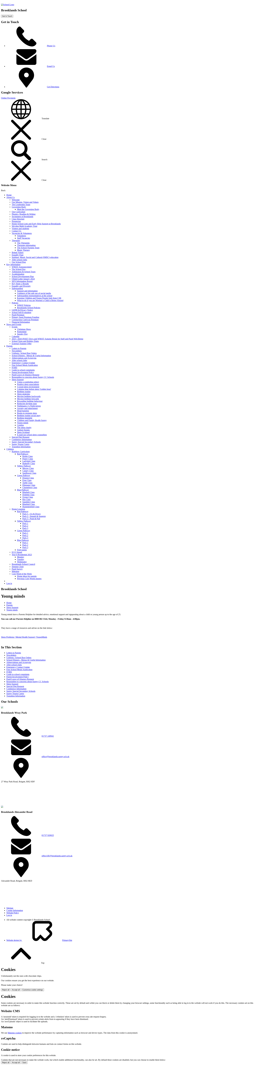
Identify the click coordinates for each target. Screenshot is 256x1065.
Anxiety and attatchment (27, 408)
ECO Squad (17, 552)
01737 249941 (48, 736)
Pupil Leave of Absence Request (25, 375)
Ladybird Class (28, 461)
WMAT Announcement (22, 267)
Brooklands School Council (23, 564)
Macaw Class (28, 468)
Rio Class (26, 499)
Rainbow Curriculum (21, 451)
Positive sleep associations (28, 384)
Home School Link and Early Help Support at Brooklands (36, 224)
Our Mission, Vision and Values (25, 202)
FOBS (14, 367)
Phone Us (51, 46)
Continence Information (22, 439)
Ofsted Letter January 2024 (23, 279)
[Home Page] (7, 4)
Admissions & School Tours (23, 272)
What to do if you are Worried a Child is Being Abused (40, 300)
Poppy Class (27, 459)
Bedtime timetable (24, 418)
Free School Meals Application (25, 365)
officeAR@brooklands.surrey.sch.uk (57, 856)
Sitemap (9, 908)
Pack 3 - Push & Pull (31, 519)
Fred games (22, 550)
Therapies (16, 240)
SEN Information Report (22, 281)
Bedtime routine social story (29, 415)
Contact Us (16, 231)
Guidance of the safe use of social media (34, 293)
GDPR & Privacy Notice (22, 310)
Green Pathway (23, 475)
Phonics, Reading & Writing (23, 214)
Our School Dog (19, 262)
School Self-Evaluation (21, 312)
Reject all (5, 990)
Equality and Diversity (21, 286)
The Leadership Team (21, 204)
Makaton (15, 571)
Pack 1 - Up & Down (31, 514)
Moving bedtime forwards (28, 399)
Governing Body (19, 207)
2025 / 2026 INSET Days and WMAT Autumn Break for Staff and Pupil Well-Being (47, 339)
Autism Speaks (23, 430)
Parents (9, 346)
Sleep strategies (23, 394)
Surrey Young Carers (20, 444)
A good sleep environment (28, 387)
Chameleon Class (29, 487)
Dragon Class (28, 478)
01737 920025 (48, 835)
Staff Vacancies (23, 238)
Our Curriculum (18, 212)
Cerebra (20, 425)
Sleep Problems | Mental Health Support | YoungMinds (24, 637)
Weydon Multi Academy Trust (24, 226)
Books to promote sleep (27, 413)
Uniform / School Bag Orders (24, 353)
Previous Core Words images (29, 578)
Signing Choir (18, 566)
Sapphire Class (28, 502)
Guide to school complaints (23, 370)
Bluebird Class (28, 504)
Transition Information (21, 447)
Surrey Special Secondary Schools (26, 442)
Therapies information (26, 245)
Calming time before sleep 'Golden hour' (34, 389)
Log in (9, 583)
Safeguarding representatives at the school (34, 296)
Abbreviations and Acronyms (24, 358)
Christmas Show (24, 329)
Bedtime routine (24, 391)
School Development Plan (23, 276)
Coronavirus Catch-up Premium (25, 320)
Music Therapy (23, 250)
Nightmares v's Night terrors (29, 406)
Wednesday (22, 562)
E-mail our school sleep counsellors (32, 435)
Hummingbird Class (30, 507)
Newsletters (17, 351)
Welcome (16, 200)
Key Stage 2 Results (20, 284)
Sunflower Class (29, 473)
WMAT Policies (24, 305)
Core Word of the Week (22, 574)
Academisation (18, 274)
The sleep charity (24, 427)
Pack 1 (25, 523)
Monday (20, 557)
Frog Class (26, 480)
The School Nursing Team (28, 248)
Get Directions (53, 87)
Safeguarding (17, 288)
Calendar (15, 336)
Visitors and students (20, 228)
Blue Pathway (23, 490)
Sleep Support (18, 379)
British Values (17, 252)
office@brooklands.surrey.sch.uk (55, 756)
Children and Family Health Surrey (32, 420)
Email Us (51, 66)
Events (14, 327)
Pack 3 (25, 528)
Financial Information (21, 322)
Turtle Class (27, 483)
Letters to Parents (19, 348)
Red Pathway (22, 454)
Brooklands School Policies (28, 308)
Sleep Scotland (23, 432)
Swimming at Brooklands (22, 216)
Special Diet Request (20, 437)
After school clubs (19, 260)
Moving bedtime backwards (29, 396)
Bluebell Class (28, 492)
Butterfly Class (28, 463)
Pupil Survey (17, 569)
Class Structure (18, 219)
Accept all (16, 990)
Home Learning (18, 509)
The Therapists (23, 243)
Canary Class (28, 471)
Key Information (13, 264)
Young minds (22, 423)
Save (24, 1063)
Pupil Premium (18, 315)
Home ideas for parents (27, 576)
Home (9, 195)
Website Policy (12, 913)
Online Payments (8, 98)
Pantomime (22, 331)
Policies (15, 303)
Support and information (27, 291)
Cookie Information (14, 910)
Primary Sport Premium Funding (25, 317)
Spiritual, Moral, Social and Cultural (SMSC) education (35, 257)
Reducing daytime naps (27, 403)
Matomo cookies (15, 1033)
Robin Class (27, 456)
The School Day (19, 269)
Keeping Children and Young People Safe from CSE (39, 298)
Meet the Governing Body (28, 209)
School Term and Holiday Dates (25, 341)
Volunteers (21, 236)
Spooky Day (22, 334)
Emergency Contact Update (23, 363)
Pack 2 (25, 526)
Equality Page (17, 255)
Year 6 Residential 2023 (22, 554)
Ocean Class (27, 497)
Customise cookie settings (32, 990)
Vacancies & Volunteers (22, 233)
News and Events (13, 324)
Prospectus (16, 221)
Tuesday (20, 559)
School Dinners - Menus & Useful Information (31, 355)
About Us (10, 197)
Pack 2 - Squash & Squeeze (34, 516)
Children (10, 449)
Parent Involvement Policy (23, 372)
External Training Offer (21, 343)
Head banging (23, 411)
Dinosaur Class (28, 485)
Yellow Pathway (24, 466)
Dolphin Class (28, 495)
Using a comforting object (28, 382)
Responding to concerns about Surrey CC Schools (33, 377)
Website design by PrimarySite (39, 940)
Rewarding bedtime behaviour (30, 401)
